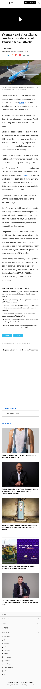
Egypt (21, 103)
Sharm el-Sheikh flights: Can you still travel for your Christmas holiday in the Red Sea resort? (20, 294)
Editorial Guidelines (30, 350)
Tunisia (25, 175)
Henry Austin (8, 48)
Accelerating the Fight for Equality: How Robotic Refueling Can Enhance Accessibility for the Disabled (19, 527)
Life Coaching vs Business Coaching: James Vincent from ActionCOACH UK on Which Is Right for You (20, 602)
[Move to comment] (28, 55)
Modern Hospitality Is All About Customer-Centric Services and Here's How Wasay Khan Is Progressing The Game (20, 491)
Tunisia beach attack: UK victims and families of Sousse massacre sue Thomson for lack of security (20, 308)
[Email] (24, 55)
